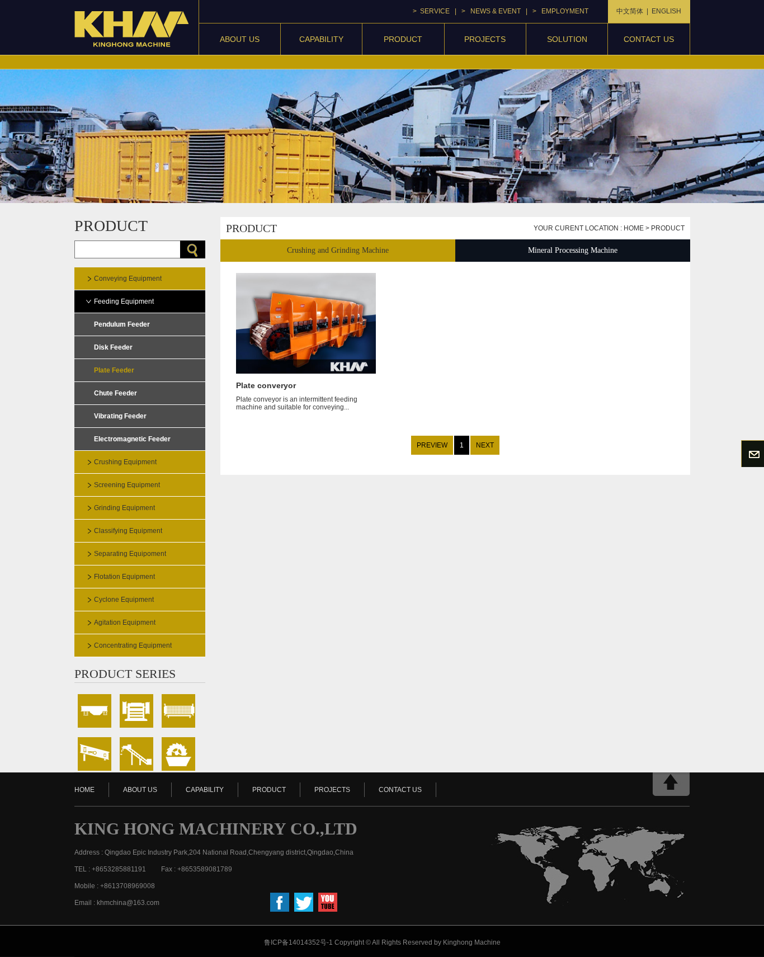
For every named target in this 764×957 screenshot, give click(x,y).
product (403, 39)
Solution (567, 39)
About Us (240, 39)
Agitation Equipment (124, 622)
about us (140, 790)
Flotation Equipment (124, 577)
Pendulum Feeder (122, 324)
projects (485, 39)
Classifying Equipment (128, 531)
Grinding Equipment (124, 508)
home (634, 228)
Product (668, 228)
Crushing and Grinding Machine (338, 250)
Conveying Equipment (128, 278)
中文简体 (629, 11)
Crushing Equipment (125, 462)
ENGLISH (666, 11)
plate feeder (114, 370)
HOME (84, 790)
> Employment (560, 11)
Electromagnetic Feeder (132, 439)
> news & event (491, 11)
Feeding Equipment (124, 301)
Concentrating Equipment (133, 645)
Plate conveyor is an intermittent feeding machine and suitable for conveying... (296, 396)
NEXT (485, 445)
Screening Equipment (127, 485)
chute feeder (115, 393)
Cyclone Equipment (124, 600)
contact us (649, 39)
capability (321, 39)
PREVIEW (432, 445)
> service (431, 11)
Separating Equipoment (130, 554)
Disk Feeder (113, 347)
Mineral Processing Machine (572, 250)
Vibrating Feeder (120, 416)
